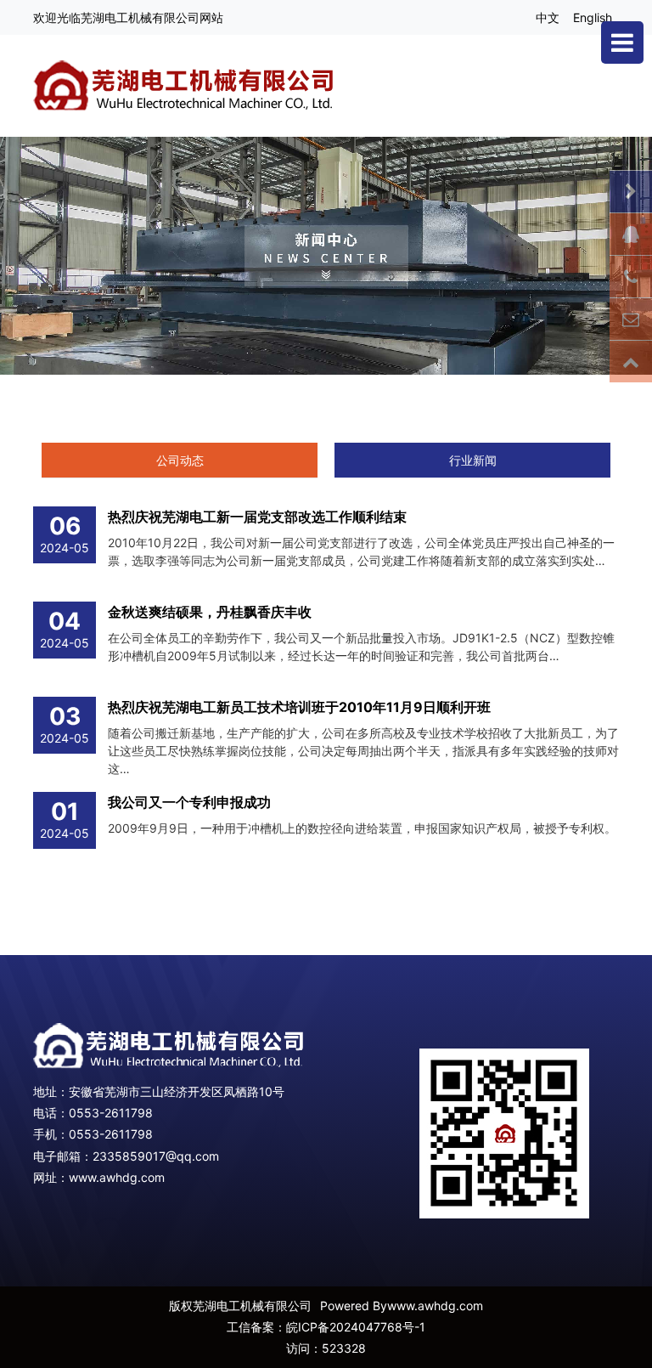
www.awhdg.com (117, 1177)
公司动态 (180, 460)
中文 (547, 17)
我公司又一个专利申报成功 (189, 802)
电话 (45, 1112)
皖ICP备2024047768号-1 (355, 1327)
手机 (45, 1134)
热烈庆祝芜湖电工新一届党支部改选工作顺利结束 (257, 516)
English (592, 17)
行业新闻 (473, 460)
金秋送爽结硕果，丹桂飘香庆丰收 (210, 611)
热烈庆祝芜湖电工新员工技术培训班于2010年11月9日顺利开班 (299, 706)
